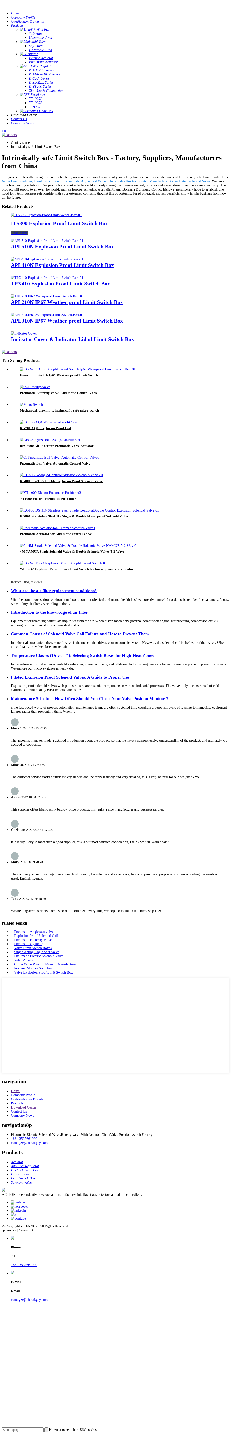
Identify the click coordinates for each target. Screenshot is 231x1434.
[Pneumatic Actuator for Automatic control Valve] (57, 528)
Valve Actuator (24, 960)
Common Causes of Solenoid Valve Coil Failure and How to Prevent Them (80, 634)
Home (15, 1091)
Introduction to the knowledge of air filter (49, 612)
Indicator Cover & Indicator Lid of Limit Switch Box (72, 339)
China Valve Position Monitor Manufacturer (45, 964)
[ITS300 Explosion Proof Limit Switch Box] (46, 215)
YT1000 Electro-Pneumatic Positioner (48, 498)
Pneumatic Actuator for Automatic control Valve (56, 534)
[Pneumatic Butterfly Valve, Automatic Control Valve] (35, 387)
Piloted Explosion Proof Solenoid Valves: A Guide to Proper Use (70, 677)
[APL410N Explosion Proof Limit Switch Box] (47, 259)
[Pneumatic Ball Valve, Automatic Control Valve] (59, 457)
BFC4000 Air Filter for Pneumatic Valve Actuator (57, 446)
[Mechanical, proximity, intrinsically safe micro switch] (31, 404)
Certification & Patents (27, 1099)
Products (17, 1103)
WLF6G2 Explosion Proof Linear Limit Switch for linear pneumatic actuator (77, 569)
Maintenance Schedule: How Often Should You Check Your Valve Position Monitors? (90, 698)
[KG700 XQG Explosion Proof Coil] (50, 422)
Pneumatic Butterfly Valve (33, 940)
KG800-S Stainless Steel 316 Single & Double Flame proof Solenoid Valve (74, 516)
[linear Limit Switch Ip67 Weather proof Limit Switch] (78, 369)
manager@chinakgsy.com (29, 1143)
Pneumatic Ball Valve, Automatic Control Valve (55, 463)
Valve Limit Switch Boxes (33, 948)
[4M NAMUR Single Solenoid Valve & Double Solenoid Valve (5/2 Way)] (79, 545)
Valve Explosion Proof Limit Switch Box (43, 972)
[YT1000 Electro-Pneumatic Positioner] (50, 493)
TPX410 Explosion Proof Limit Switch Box (60, 284)
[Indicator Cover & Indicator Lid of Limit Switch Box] (24, 333)
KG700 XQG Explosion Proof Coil (45, 428)
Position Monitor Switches (33, 968)
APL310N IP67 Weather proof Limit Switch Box (67, 321)
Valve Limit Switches (17, 181)
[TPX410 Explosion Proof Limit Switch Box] (47, 278)
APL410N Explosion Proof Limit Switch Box (62, 265)
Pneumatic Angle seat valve (33, 932)
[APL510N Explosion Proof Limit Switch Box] (47, 241)
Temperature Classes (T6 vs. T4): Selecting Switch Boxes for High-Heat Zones (82, 655)
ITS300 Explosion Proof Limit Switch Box (59, 223)
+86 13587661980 (24, 1139)
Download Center (23, 1107)
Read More (19, 233)
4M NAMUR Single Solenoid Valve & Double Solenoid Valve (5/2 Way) (72, 551)
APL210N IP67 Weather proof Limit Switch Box (67, 302)
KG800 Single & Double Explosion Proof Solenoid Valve (61, 481)
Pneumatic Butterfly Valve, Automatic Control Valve (59, 393)
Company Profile (23, 1095)
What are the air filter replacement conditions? (54, 590)
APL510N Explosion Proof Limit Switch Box (62, 247)
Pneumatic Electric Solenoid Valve (38, 956)
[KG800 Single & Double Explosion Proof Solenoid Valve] (61, 475)
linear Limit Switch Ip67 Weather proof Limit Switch (59, 375)
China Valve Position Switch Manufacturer (138, 181)
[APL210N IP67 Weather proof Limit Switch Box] (47, 296)
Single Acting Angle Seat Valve (36, 952)
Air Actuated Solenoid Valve (189, 181)
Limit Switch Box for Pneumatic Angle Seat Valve (70, 181)
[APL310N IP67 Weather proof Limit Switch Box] (47, 315)
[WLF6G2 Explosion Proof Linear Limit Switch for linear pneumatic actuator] (63, 563)
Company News (22, 1115)
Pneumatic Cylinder (28, 944)
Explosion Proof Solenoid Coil (36, 936)
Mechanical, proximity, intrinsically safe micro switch (59, 410)
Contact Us (19, 1111)
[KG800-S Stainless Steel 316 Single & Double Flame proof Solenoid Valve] (89, 510)
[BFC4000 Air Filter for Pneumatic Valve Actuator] (50, 440)
